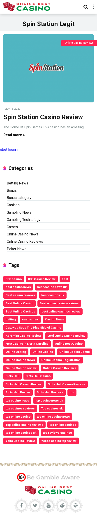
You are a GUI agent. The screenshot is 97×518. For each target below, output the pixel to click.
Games (12, 227)
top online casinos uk (21, 432)
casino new (30, 319)
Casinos (13, 205)
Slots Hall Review (18, 392)
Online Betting (16, 351)
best (65, 279)
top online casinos (63, 424)
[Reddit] (62, 505)
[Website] (75, 505)
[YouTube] (48, 505)
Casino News (54, 319)
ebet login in (9, 149)
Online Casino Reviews (79, 42)
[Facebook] (21, 505)
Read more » (14, 135)
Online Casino (42, 351)
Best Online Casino (19, 303)
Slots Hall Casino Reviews (66, 384)
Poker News (16, 249)
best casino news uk (52, 287)
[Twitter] (35, 505)
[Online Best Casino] (26, 6)
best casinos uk (52, 295)
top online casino (18, 416)
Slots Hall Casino (38, 376)
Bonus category (19, 198)
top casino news (17, 400)
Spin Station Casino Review (43, 117)
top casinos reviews (20, 408)
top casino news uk (49, 400)
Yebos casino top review (58, 441)
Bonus (12, 190)
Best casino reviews (20, 295)
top (72, 392)
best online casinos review (61, 311)
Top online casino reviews (24, 424)
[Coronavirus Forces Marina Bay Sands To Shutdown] (48, 68)
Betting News (17, 183)
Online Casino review (21, 368)
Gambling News (19, 212)
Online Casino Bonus (74, 351)
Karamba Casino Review (23, 335)
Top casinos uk (52, 408)
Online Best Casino (69, 343)
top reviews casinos (57, 432)
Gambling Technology (23, 220)
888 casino (14, 279)
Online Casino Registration (61, 360)
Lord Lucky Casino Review (66, 335)
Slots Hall (12, 376)
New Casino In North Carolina (27, 343)
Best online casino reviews (59, 303)
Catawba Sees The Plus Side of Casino (33, 327)
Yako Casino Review (20, 441)
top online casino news (53, 416)
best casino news (18, 287)
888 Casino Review (41, 279)
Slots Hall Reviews (50, 392)
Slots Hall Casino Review (24, 384)
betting (11, 319)
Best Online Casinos (20, 311)
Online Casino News (23, 234)
